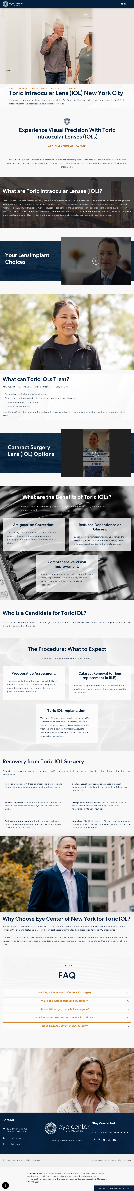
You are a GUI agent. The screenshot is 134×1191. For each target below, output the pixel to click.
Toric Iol (72, 88)
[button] (5, 1185)
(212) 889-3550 (32, 1182)
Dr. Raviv (15, 930)
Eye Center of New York (17, 926)
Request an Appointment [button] (114, 1188)
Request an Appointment (20, 1091)
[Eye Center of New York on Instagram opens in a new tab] (94, 1139)
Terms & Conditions (99, 1160)
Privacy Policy (116, 1160)
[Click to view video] (96, 261)
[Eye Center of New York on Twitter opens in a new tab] (104, 1139)
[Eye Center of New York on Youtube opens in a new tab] (109, 1139)
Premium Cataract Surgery (33, 88)
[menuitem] (94, 1139)
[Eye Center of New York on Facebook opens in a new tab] (99, 1139)
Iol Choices (58, 88)
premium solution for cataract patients (64, 160)
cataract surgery (40, 394)
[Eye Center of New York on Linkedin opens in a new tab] (114, 1139)
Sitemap (127, 1160)
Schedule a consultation (41, 941)
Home (12, 88)
